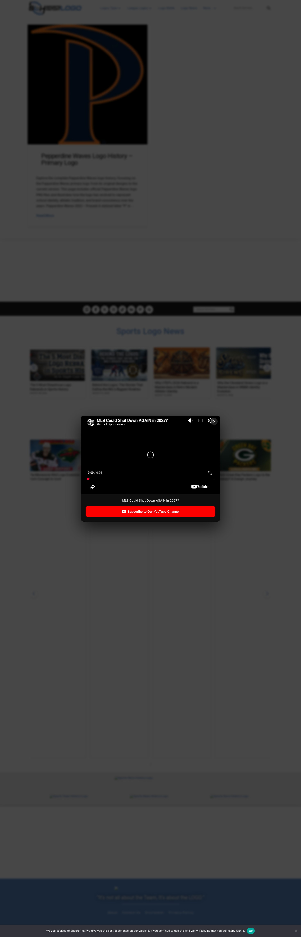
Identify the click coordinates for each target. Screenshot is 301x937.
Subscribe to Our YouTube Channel (154, 511)
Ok (251, 930)
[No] (296, 931)
